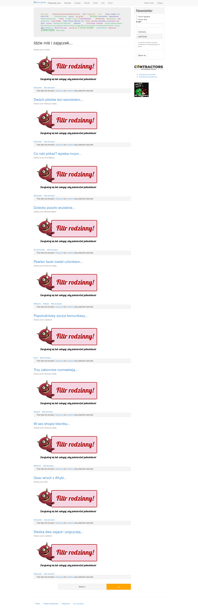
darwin (113, 14)
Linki (102, 3)
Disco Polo (44, 16)
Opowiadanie (111, 18)
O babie (68, 18)
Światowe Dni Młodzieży (62, 23)
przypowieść (111, 21)
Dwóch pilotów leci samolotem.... (59, 99)
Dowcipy (78, 3)
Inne (36, 358)
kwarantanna (113, 16)
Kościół (37, 412)
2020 (84, 14)
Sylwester (77, 23)
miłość (61, 18)
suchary (49, 23)
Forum (110, 3)
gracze (71, 16)
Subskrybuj (142, 32)
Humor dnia (142, 19)
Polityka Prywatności (51, 603)
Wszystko (67, 3)
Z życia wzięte (86, 27)
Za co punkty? (78, 603)
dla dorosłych (50, 87)
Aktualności (91, 14)
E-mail (139, 22)
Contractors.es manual (147, 74)
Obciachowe (99, 18)
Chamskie (38, 87)
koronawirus (102, 16)
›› (119, 586)
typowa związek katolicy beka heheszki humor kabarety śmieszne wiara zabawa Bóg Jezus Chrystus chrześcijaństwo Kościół (81, 24)
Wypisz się (142, 55)
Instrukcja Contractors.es (148, 77)
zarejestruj (70, 90)
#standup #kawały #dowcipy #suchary (66, 14)
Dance (108, 14)
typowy (117, 25)
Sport (43, 23)
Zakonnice (112, 28)
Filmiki (95, 3)
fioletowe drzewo (61, 16)
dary (118, 14)
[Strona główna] (41, 2)
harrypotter (80, 16)
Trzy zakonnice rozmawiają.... (56, 369)
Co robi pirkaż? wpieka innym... (58, 153)
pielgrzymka (45, 21)
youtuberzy (73, 28)
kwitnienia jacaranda (48, 18)
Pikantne (38, 303)
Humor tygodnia (144, 16)
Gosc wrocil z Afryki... (50, 477)
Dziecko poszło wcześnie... (54, 207)
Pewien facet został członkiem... (58, 261)
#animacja (44, 14)
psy (118, 21)
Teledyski (99, 23)
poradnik (94, 21)
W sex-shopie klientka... (52, 423)
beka (100, 14)
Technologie (90, 23)
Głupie (46, 303)
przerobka (102, 21)
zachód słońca (101, 28)
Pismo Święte (56, 21)
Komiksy (94, 16)
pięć (119, 18)
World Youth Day (61, 28)
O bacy (75, 18)
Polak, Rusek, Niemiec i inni (73, 21)
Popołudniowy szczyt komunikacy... (61, 315)
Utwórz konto (149, 3)
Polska (87, 21)
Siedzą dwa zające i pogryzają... (58, 531)
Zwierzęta (48, 29)
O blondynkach (84, 18)
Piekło (37, 603)
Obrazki (87, 3)
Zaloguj (160, 3)
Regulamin (66, 603)
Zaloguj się (59, 90)
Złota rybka (60, 30)
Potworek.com (54, 2)
